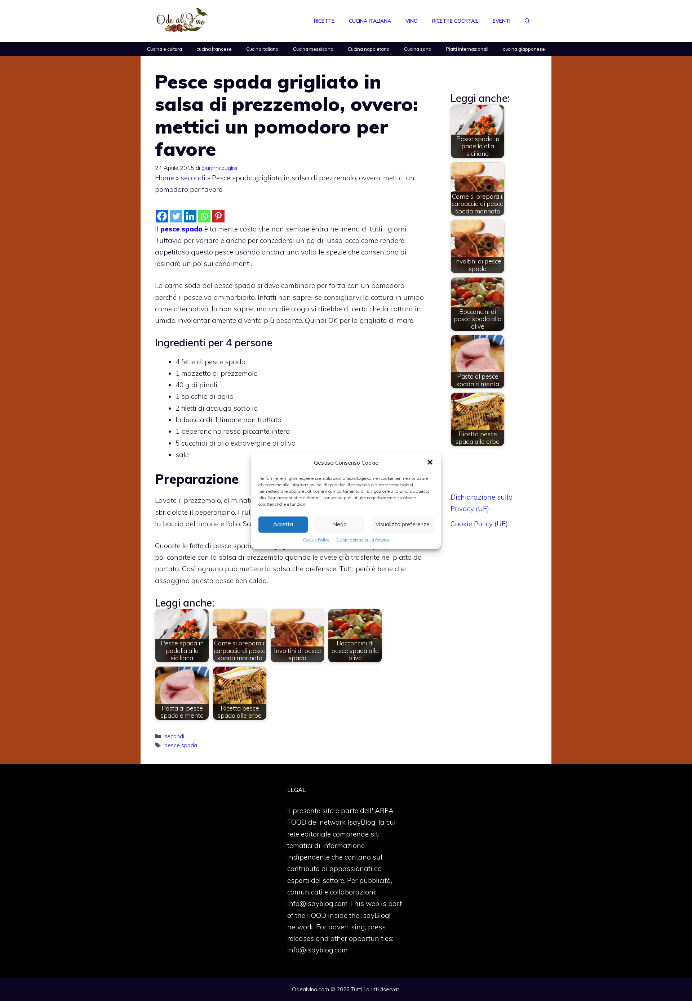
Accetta (283, 524)
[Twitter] (176, 216)
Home (164, 177)
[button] (430, 462)
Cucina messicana (313, 49)
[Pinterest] (218, 216)
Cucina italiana (370, 21)
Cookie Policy (316, 539)
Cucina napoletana (369, 49)
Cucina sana (417, 49)
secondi (193, 177)
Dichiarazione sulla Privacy (362, 539)
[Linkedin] (190, 216)
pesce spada (180, 745)
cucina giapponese (524, 49)
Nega (340, 524)
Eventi (501, 21)
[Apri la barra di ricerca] (527, 21)
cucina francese (214, 49)
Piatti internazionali (467, 49)
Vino (411, 21)
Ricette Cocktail (455, 21)
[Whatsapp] (204, 216)
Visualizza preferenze (403, 524)
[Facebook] (162, 216)
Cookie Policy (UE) (479, 523)
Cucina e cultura (164, 49)
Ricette (324, 21)
